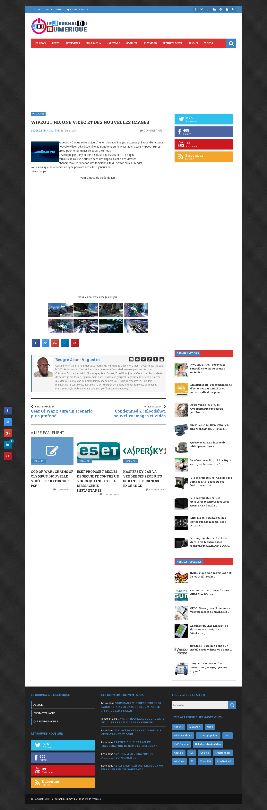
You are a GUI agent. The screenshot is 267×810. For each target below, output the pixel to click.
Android (178, 752)
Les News (40, 43)
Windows (179, 761)
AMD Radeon (181, 744)
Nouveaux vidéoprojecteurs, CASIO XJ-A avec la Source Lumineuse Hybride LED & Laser (131, 706)
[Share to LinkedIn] (65, 346)
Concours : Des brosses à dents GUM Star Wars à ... (209, 592)
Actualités (38, 113)
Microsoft (194, 726)
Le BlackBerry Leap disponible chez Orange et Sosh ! (131, 732)
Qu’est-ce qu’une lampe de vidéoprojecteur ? (208, 444)
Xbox (210, 726)
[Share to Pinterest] (75, 346)
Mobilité (131, 43)
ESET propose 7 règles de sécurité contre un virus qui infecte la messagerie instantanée (98, 480)
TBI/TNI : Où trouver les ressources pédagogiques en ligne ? (209, 667)
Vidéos (208, 43)
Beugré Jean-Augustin (45, 130)
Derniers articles (188, 353)
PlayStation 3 (224, 761)
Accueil (37, 9)
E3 (192, 761)
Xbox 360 (205, 761)
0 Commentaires (154, 130)
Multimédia (93, 43)
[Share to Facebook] (36, 346)
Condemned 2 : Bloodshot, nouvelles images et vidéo (139, 413)
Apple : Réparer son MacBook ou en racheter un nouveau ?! (132, 767)
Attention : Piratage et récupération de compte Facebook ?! (129, 744)
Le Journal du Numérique (64, 799)
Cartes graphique (208, 735)
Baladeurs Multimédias (208, 744)
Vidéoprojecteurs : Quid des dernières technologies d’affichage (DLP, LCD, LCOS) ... (210, 541)
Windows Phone (183, 735)
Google (204, 752)
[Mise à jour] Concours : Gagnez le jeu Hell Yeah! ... (211, 574)
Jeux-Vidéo (150, 43)
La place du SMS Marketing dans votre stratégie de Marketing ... (209, 629)
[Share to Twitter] (45, 346)
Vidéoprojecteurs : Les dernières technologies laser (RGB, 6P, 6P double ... (209, 501)
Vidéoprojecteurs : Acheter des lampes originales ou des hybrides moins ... (211, 481)
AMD (227, 735)
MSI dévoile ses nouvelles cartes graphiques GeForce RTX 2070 (208, 521)
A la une (178, 726)
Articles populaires (189, 561)
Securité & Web (173, 43)
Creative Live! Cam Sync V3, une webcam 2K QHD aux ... (209, 427)
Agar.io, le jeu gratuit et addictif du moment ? (127, 756)
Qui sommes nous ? (77, 9)
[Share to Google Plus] (55, 346)
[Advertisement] (133, 77)
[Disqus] (98, 551)
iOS (192, 752)
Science (193, 43)
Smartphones (222, 752)
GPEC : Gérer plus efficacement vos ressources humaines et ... (210, 610)
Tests (56, 43)
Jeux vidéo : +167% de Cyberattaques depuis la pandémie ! (206, 408)
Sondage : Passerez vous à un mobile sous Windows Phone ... (211, 647)
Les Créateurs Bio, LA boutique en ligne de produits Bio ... (210, 462)
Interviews (72, 43)
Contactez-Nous (54, 9)
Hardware (113, 43)
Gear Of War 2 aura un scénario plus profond (62, 413)
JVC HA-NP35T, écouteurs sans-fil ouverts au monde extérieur (207, 368)
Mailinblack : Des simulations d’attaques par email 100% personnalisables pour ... (211, 388)
